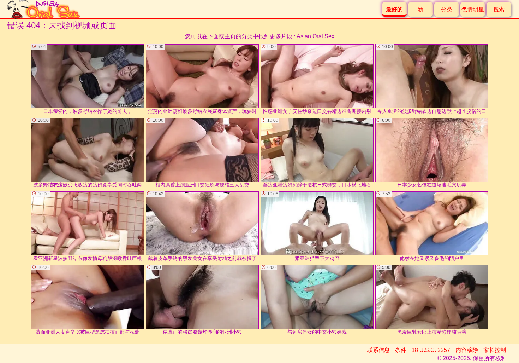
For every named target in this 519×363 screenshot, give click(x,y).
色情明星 (472, 9)
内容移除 (466, 350)
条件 (400, 350)
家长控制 (494, 350)
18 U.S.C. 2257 (431, 350)
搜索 (499, 9)
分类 (446, 9)
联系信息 (378, 350)
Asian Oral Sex (315, 36)
